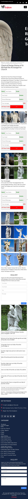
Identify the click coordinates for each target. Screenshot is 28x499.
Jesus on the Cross (6, 440)
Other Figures (5, 430)
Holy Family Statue (6, 439)
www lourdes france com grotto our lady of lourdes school (13, 382)
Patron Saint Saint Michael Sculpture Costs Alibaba (14, 388)
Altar (2, 426)
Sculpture (6, 7)
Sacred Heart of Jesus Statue (9, 444)
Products (3, 424)
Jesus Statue (4, 436)
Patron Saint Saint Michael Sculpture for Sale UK (10, 390)
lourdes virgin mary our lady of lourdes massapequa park (11, 364)
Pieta (2, 457)
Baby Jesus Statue (6, 437)
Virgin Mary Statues (6, 446)
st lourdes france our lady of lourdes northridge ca (11, 345)
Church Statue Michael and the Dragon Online (16, 391)
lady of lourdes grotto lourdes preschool (12, 357)
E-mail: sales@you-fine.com (10, 405)
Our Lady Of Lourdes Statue (8, 455)
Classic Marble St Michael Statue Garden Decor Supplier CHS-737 (12, 332)
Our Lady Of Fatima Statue (8, 451)
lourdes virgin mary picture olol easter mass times (13, 351)
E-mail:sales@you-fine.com (7, 1)
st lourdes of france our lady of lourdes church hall (14, 376)
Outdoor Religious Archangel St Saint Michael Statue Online (13, 393)
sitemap (14, 497)
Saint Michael (13, 62)
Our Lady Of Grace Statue (8, 453)
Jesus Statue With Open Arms (9, 442)
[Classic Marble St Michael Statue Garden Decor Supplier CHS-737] (14, 317)
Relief (2, 434)
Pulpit (2, 432)
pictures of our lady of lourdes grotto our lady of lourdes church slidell (13, 339)
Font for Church (5, 428)
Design (7, 62)
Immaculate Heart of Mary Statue (10, 449)
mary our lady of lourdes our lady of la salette (13, 369)
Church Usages (5, 425)
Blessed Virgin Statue (6, 447)
